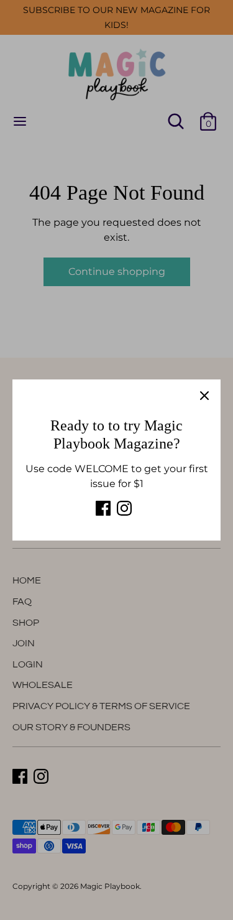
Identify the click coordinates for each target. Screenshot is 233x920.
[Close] (204, 395)
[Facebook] (103, 508)
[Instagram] (124, 508)
